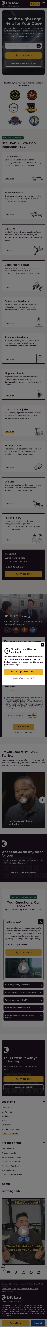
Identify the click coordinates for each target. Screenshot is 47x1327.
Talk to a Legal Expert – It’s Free (23, 672)
